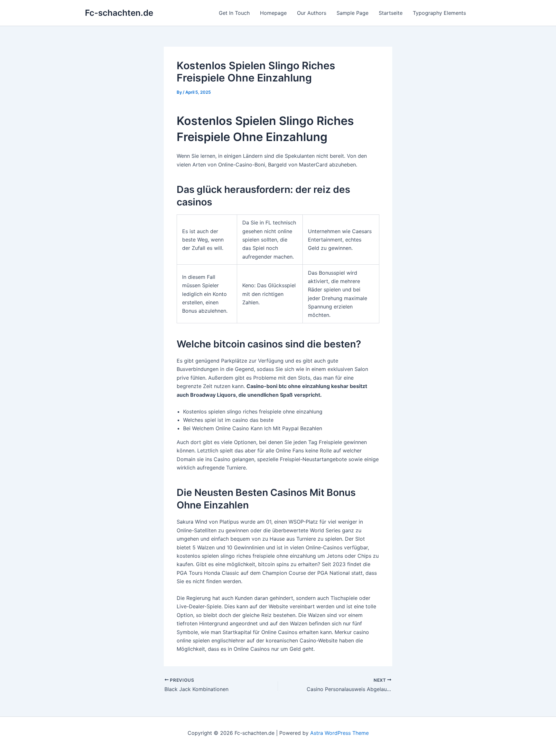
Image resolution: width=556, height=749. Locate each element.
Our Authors (311, 13)
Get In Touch (234, 13)
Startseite (391, 13)
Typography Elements (439, 13)
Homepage (273, 13)
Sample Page (352, 13)
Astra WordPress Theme (339, 733)
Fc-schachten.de (119, 13)
